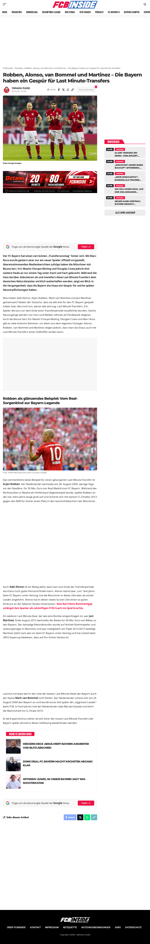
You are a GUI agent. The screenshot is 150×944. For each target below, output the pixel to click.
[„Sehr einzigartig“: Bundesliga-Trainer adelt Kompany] (125, 176)
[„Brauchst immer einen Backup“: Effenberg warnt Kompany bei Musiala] (125, 164)
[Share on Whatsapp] (68, 89)
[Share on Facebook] (59, 89)
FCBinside (8, 68)
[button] (5, 4)
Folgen (84, 246)
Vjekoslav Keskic (21, 88)
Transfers (19, 68)
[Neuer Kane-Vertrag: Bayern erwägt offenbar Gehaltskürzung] (125, 200)
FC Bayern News (119, 149)
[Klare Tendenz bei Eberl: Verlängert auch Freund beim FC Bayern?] (125, 152)
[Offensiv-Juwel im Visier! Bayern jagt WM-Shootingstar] (13, 781)
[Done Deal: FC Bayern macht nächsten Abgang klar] (13, 764)
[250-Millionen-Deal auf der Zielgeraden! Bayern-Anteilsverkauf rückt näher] (125, 188)
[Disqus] (50, 864)
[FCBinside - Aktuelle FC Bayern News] (75, 4)
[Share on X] (63, 89)
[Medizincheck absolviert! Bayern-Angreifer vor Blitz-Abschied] (13, 746)
